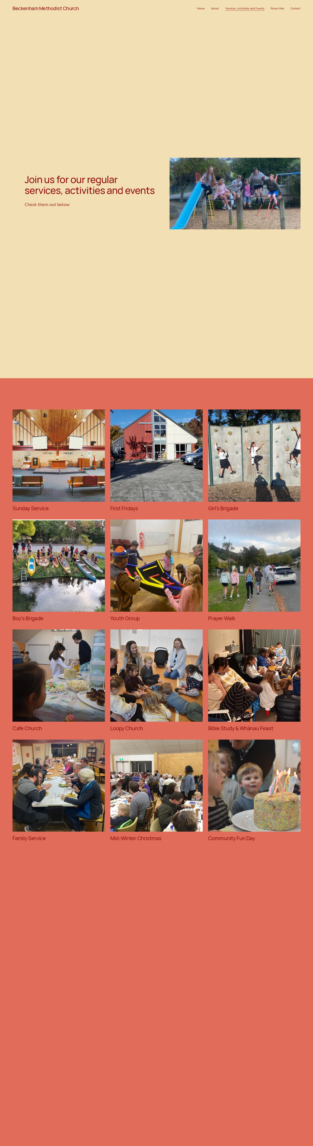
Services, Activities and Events (244, 8)
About (215, 8)
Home (201, 8)
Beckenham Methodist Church (45, 8)
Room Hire (277, 8)
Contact (296, 8)
